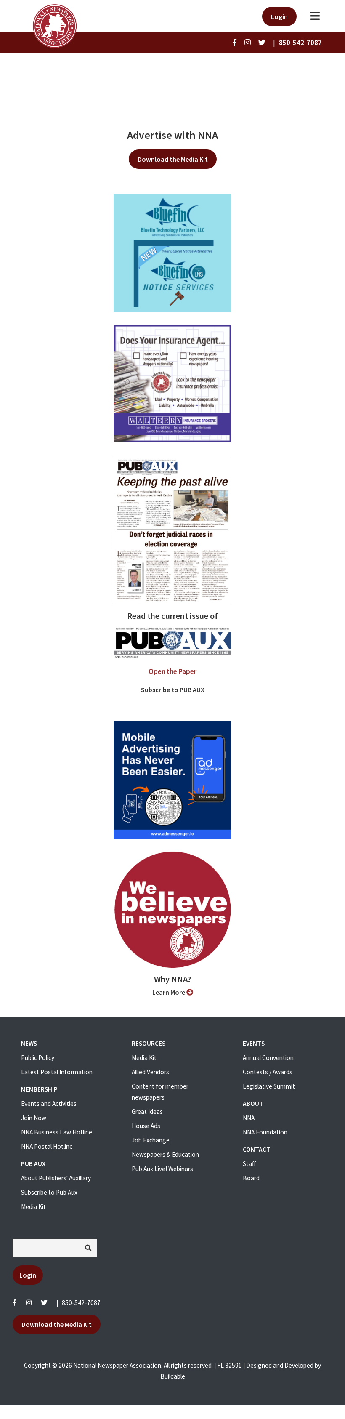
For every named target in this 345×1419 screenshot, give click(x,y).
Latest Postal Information (57, 1072)
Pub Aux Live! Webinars (162, 1169)
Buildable (172, 1376)
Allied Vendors (150, 1072)
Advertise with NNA (172, 135)
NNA (249, 1118)
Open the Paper (172, 671)
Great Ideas (147, 1111)
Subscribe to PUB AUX (172, 689)
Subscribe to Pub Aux (49, 1192)
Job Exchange (151, 1140)
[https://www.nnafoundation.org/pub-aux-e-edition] (172, 529)
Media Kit (33, 1207)
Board (251, 1178)
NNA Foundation (265, 1132)
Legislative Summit (269, 1086)
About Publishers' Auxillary (56, 1178)
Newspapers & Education (165, 1154)
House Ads (146, 1126)
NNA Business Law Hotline (56, 1132)
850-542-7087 (81, 1303)
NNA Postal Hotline (47, 1146)
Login (279, 16)
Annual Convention (268, 1058)
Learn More (169, 992)
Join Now (33, 1118)
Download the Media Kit (173, 159)
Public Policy (37, 1058)
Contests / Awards (267, 1072)
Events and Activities (49, 1104)
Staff (249, 1164)
